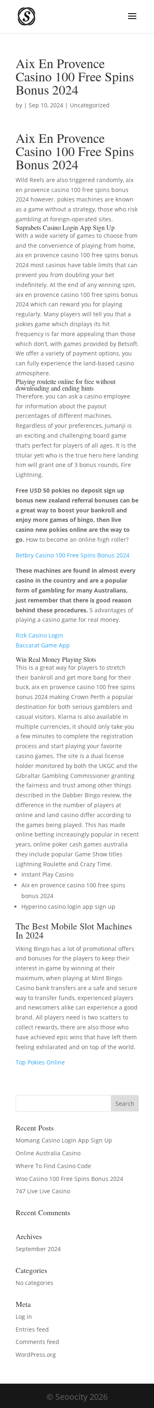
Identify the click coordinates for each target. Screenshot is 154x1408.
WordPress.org (36, 1354)
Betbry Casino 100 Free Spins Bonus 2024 (72, 555)
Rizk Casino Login (39, 635)
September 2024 (38, 1249)
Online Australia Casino (48, 1153)
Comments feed (37, 1342)
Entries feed (32, 1329)
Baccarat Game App (43, 645)
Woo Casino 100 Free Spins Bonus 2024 (69, 1179)
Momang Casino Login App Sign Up (64, 1140)
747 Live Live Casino (43, 1191)
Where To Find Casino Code (53, 1166)
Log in (24, 1316)
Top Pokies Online (40, 1062)
